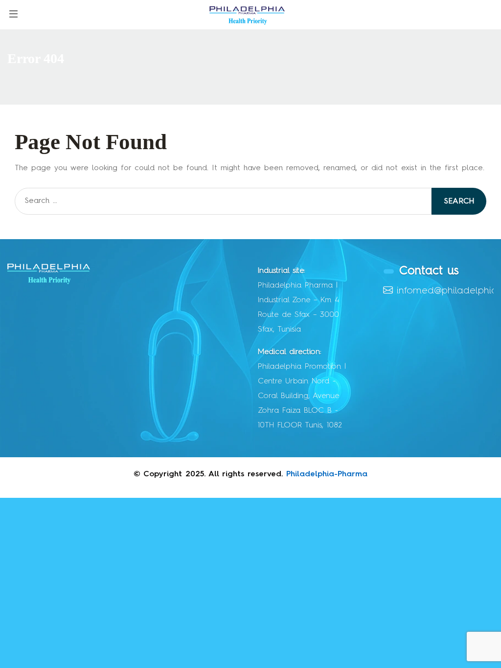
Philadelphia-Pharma (326, 474)
